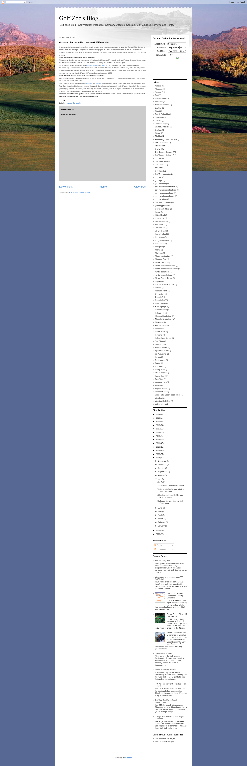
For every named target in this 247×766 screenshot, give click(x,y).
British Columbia (162, 114)
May (160, 511)
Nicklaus (89, 65)
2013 (158, 436)
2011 (158, 443)
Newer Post (65, 186)
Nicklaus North (161, 291)
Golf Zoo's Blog (78, 18)
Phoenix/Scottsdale (163, 319)
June (160, 508)
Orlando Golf (160, 300)
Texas (157, 363)
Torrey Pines (160, 370)
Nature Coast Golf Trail (164, 284)
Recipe (158, 329)
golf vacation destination (165, 187)
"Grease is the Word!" (164, 653)
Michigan (159, 253)
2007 (158, 458)
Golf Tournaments (162, 174)
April (160, 515)
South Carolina (161, 348)
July (160, 479)
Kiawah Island (161, 234)
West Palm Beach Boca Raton (167, 395)
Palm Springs (160, 306)
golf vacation (160, 184)
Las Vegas (159, 237)
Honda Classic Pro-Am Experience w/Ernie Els (176, 634)
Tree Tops (159, 379)
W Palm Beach (161, 392)
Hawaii (158, 212)
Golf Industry (160, 161)
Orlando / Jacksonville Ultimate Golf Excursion (84, 42)
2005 (158, 534)
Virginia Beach (161, 388)
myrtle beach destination (165, 265)
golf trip (158, 177)
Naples (158, 281)
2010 (158, 447)
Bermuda (159, 101)
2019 (158, 414)
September (163, 472)
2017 (158, 421)
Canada (158, 120)
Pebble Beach (161, 310)
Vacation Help (161, 382)
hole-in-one (159, 218)
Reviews (158, 335)
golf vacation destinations (165, 190)
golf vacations (161, 199)
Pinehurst (159, 322)
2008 (158, 454)
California (159, 117)
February (162, 522)
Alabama (158, 89)
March (161, 519)
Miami (157, 250)
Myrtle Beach (160, 262)
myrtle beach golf (162, 272)
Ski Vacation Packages (164, 741)
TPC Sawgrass (161, 373)
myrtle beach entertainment (166, 269)
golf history (159, 158)
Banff (157, 95)
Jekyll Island (160, 231)
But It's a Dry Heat (162, 561)
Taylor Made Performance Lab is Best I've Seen (170, 490)
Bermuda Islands (162, 105)
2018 (158, 418)
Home (103, 186)
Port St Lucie (160, 325)
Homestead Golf (162, 221)
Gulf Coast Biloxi (162, 209)
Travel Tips (159, 376)
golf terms (159, 168)
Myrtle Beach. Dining (163, 278)
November (162, 464)
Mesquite (159, 247)
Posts (159, 545)
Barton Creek (160, 98)
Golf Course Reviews (164, 152)
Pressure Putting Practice (165, 670)
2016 (158, 425)
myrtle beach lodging (163, 275)
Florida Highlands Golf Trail (166, 139)
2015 (158, 429)
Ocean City (159, 294)
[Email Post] (63, 100)
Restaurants (160, 332)
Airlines (158, 86)
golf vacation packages (164, 196)
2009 (158, 450)
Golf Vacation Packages (165, 738)
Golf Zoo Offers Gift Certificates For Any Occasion (175, 595)
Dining (157, 133)
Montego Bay (160, 259)
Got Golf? (161, 482)
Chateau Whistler (162, 127)
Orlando (158, 297)
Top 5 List (159, 366)
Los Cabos (159, 243)
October (161, 468)
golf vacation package (164, 193)
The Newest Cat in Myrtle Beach (170, 486)
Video (157, 385)
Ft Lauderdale (160, 146)
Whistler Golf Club (162, 401)
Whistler (158, 398)
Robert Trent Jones (163, 338)
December (162, 461)
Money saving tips (162, 256)
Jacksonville (160, 228)
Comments (161, 549)
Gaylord (158, 149)
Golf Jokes (159, 165)
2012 (158, 440)
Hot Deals (76, 103)
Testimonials (160, 360)
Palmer (95, 65)
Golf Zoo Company (163, 202)
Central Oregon (161, 124)
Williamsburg (160, 404)
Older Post (140, 186)
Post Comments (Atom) (80, 192)
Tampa (158, 357)
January (161, 526)
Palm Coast (160, 303)
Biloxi (157, 111)
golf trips (158, 180)
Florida (68, 103)
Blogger (128, 758)
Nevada (158, 288)
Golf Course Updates (163, 155)
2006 (158, 530)
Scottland (159, 344)
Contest (158, 130)
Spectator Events (162, 351)
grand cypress (161, 206)
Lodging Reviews (162, 240)
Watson (104, 65)
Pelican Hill (159, 313)
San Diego (159, 341)
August (161, 475)
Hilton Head (160, 215)
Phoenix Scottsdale (163, 316)
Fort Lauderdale (161, 143)
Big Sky (158, 108)
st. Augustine (160, 354)
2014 (158, 432)
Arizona (158, 92)
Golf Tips (159, 171)
